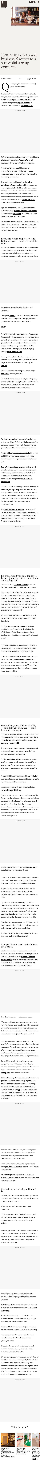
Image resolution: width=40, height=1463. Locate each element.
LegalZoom (8, 790)
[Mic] (4, 4)
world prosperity (27, 105)
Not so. (28, 928)
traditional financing (8, 914)
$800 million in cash (14, 351)
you (11, 743)
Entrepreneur (6, 1031)
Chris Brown (28, 1217)
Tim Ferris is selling (21, 584)
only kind (32, 776)
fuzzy (13, 185)
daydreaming (20, 84)
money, (34, 210)
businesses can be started (19, 453)
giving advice (8, 737)
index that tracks (18, 188)
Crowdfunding (6, 467)
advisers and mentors (14, 1167)
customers (5, 1352)
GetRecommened (11, 1316)
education (9, 97)
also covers (10, 928)
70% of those (14, 168)
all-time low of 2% (28, 199)
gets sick (30, 734)
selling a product (10, 740)
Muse (28, 601)
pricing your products (28, 1327)
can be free (17, 213)
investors (16, 1352)
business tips (19, 210)
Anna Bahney (7, 78)
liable (18, 743)
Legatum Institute (23, 103)
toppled (28, 346)
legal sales (16, 801)
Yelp (7, 1311)
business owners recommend (17, 626)
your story (9, 1341)
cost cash (27, 210)
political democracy (22, 97)
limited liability (15, 759)
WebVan (12, 315)
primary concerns (19, 782)
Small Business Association (14, 509)
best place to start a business (20, 100)
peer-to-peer (20, 467)
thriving (4, 365)
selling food (12, 734)
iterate (33, 382)
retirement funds (11, 448)
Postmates (5, 360)
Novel (3, 327)
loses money (28, 737)
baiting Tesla (5, 1073)
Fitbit (24, 1067)
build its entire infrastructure (27, 334)
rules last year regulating (10, 490)
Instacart (28, 357)
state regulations (29, 867)
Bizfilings (17, 790)
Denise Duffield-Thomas (22, 659)
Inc (19, 1089)
